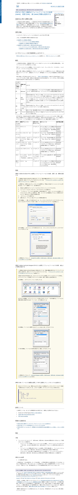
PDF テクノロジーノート (51, 56)
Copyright (18, 478)
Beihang (33, 478)
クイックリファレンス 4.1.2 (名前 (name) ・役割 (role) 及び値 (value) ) (34, 46)
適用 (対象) (57, 17)
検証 (56, 25)
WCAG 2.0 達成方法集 (57, 6)
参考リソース (57, 22)
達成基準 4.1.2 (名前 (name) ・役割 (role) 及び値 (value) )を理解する (34, 48)
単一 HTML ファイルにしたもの (27, 473)
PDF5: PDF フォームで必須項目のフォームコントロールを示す (31, 425)
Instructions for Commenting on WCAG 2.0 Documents (26, 476)
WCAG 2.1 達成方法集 (47, 3)
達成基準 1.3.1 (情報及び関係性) (24, 40)
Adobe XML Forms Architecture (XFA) (26, 414)
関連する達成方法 (58, 23)
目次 (17, 9)
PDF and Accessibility (23, 416)
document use (48, 478)
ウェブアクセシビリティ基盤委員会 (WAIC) (31, 482)
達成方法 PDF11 (30, 9)
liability (39, 478)
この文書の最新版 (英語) (48, 472)
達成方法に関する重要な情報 (59, 15)
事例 (56, 20)
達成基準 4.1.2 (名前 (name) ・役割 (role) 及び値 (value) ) (29, 45)
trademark (42, 478)
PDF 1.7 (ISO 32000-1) (43, 76)
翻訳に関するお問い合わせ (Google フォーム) (39, 486)
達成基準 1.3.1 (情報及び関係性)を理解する (28, 43)
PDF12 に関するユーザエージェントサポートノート (27, 56)
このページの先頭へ (19, 470)
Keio (31, 478)
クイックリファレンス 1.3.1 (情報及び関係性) (29, 41)
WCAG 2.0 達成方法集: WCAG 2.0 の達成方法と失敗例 (34, 472)
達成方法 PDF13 (39, 9)
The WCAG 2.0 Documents (37, 474)
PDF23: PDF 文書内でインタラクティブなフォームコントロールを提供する (34, 423)
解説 (56, 19)
